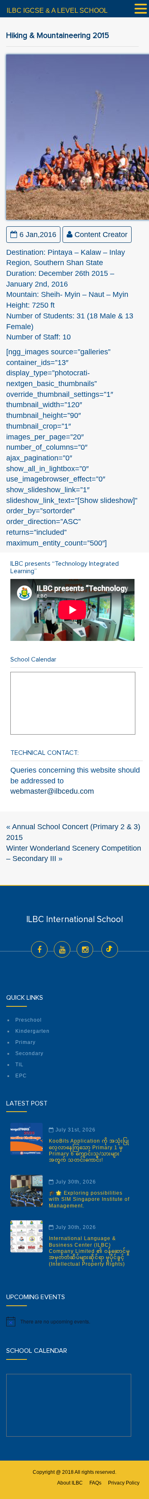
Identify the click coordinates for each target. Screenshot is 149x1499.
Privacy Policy (123, 1483)
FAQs (95, 1483)
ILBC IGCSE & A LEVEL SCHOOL (57, 10)
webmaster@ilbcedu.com (52, 791)
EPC (21, 1076)
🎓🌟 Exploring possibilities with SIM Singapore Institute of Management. (89, 1199)
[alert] (74, 1321)
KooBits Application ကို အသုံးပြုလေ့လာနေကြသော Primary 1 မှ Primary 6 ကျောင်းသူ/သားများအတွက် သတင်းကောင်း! (89, 1150)
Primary (25, 1042)
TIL (19, 1064)
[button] (141, 9)
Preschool (28, 1020)
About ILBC (70, 1483)
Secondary (29, 1053)
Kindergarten (32, 1031)
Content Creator (100, 234)
